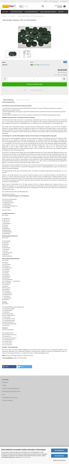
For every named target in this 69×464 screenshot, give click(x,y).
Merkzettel (64, 1)
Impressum (5, 382)
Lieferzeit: (4, 64)
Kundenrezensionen (23, 100)
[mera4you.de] (9, 6)
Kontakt (4, 385)
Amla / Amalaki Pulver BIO (48, 11)
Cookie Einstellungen (7, 400)
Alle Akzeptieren (59, 450)
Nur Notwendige (59, 456)
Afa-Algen (5, 11)
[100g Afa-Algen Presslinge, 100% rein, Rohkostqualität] (34, 36)
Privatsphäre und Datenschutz (9, 397)
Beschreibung (8, 100)
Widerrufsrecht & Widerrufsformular (11, 391)
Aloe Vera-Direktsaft (31, 11)
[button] (9, 366)
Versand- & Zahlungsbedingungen (10, 388)
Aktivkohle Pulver (16, 11)
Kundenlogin (54, 1)
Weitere (60, 11)
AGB (3, 394)
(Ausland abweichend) (44, 64)
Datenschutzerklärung (25, 457)
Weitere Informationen (59, 460)
